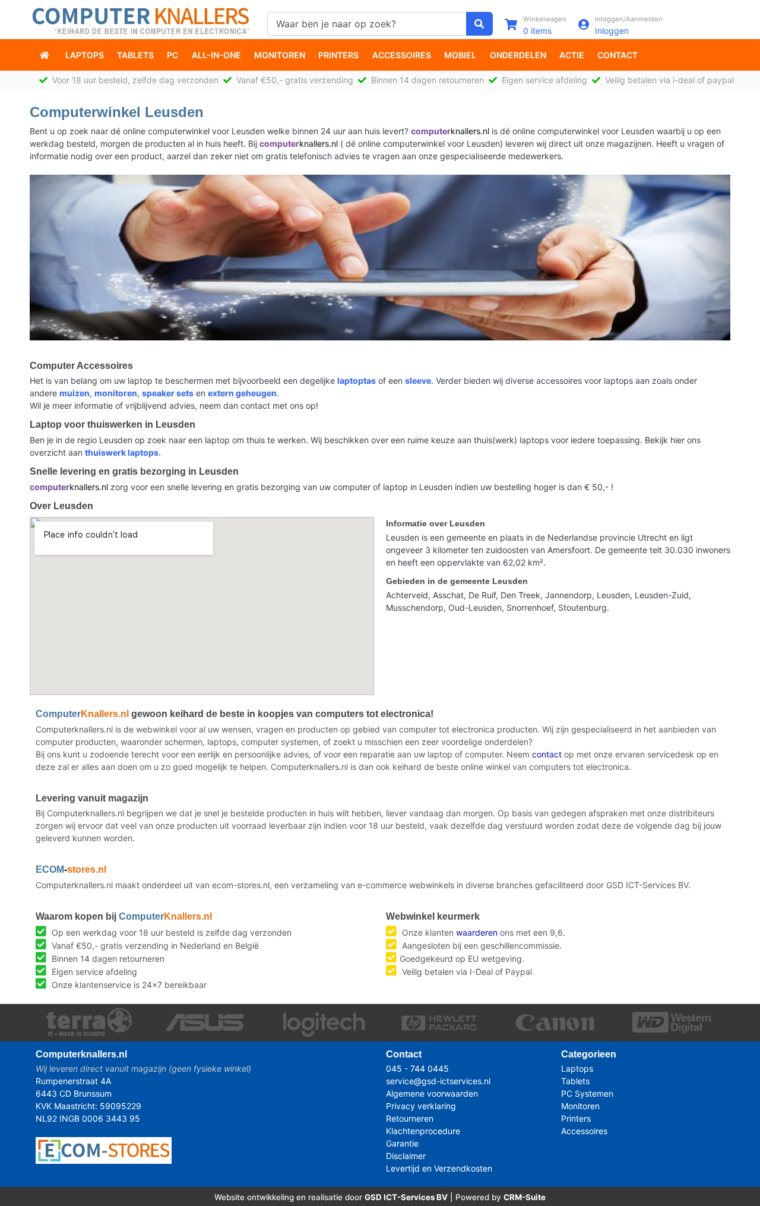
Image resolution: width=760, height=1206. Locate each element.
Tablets (135, 55)
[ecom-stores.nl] (104, 1149)
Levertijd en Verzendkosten (439, 1168)
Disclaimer (406, 1156)
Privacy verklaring (421, 1106)
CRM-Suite (525, 1197)
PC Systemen (587, 1093)
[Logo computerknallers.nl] (142, 20)
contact (547, 754)
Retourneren (409, 1118)
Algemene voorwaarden (432, 1093)
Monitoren (279, 55)
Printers (338, 55)
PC (172, 55)
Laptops (84, 55)
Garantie (402, 1143)
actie (571, 55)
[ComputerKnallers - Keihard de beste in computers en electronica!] (45, 55)
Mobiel (460, 55)
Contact (617, 55)
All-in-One (216, 55)
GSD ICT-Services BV (406, 1197)
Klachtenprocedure (423, 1131)
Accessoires (401, 55)
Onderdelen (518, 55)
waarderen (477, 932)
